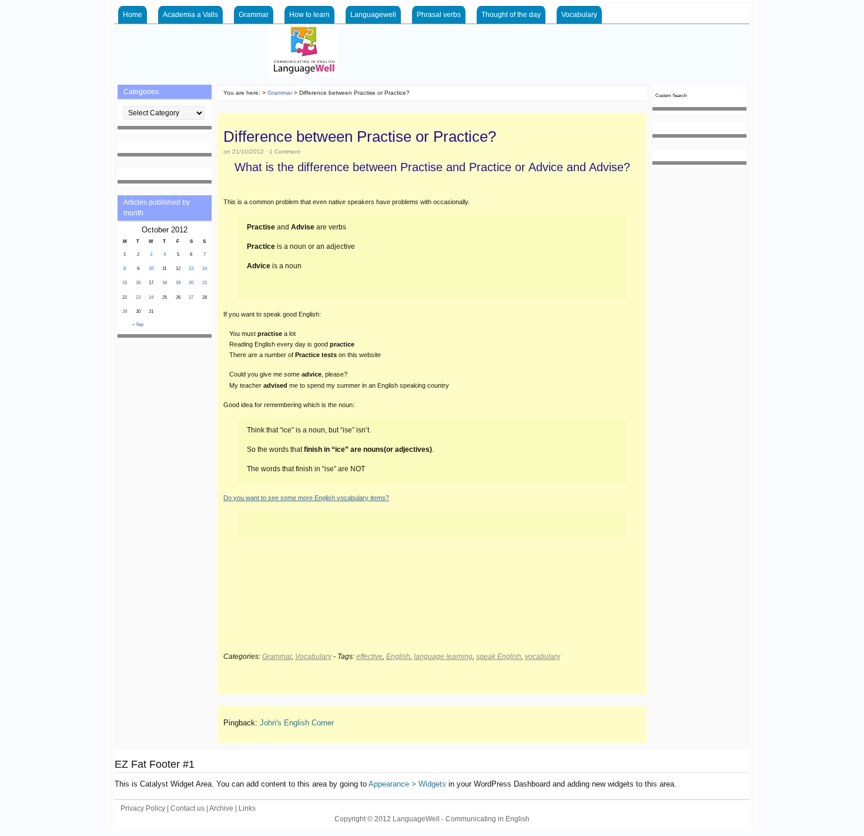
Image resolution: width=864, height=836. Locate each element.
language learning (443, 656)
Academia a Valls (190, 15)
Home (132, 15)
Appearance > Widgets (407, 784)
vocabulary (542, 656)
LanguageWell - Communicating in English (549, 53)
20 (191, 282)
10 (151, 268)
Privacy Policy (142, 808)
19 (178, 282)
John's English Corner (297, 722)
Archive (221, 808)
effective (369, 656)
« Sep (137, 324)
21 (204, 282)
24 (151, 297)
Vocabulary (579, 15)
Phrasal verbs (439, 15)
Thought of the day (511, 15)
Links (247, 808)
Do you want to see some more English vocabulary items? (306, 497)
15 (124, 282)
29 (124, 311)
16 (138, 282)
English (398, 656)
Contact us (187, 808)
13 (191, 268)
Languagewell (373, 15)
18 (164, 282)
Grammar (254, 15)
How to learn (309, 15)
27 (191, 297)
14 (204, 268)
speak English (498, 656)
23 (138, 297)
